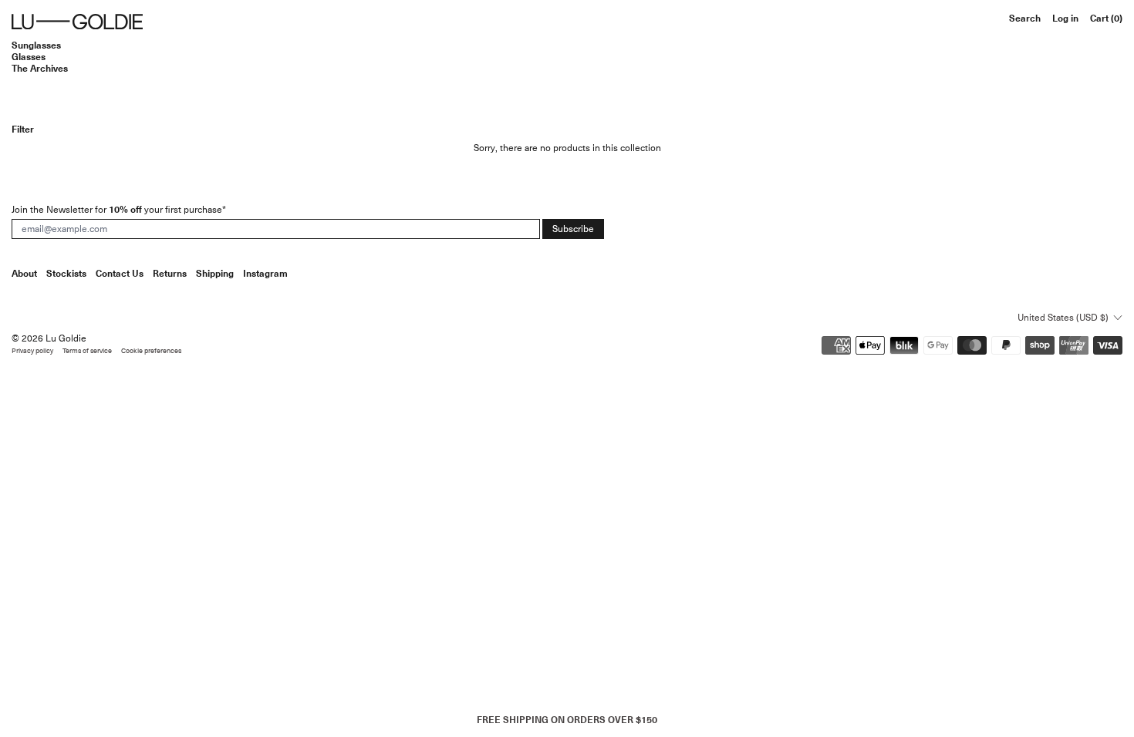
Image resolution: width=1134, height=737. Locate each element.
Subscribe (573, 229)
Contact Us (119, 273)
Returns (170, 273)
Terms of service (87, 351)
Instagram (265, 273)
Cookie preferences (151, 351)
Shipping (215, 273)
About (24, 273)
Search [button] (1025, 18)
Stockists (66, 273)
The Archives (40, 68)
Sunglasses (36, 45)
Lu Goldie (66, 338)
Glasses (29, 56)
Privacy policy (32, 351)
